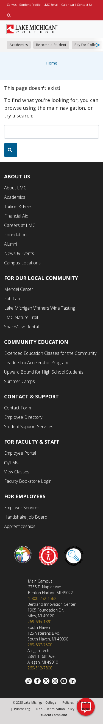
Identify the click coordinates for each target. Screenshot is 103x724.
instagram (56, 681)
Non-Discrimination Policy (55, 709)
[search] (10, 150)
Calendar (67, 5)
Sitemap (86, 709)
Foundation (15, 235)
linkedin (73, 681)
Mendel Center (18, 289)
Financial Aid (16, 216)
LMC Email (51, 5)
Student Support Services (28, 426)
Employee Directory (23, 417)
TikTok (29, 681)
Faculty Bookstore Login (28, 481)
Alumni (10, 244)
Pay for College (87, 44)
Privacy (85, 702)
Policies (68, 702)
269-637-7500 (39, 644)
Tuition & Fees (18, 206)
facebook (38, 681)
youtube (64, 681)
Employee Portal (20, 453)
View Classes (16, 472)
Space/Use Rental (21, 327)
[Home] (32, 28)
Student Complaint (53, 715)
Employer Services (22, 508)
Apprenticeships (19, 526)
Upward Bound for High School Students (43, 372)
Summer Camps (19, 381)
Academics (19, 44)
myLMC (11, 462)
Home (51, 63)
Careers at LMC (19, 225)
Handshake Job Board (25, 517)
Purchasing (22, 709)
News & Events (19, 253)
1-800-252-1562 (42, 598)
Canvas (11, 5)
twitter (47, 681)
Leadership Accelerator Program (36, 363)
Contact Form (17, 408)
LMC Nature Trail (21, 317)
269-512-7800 (39, 668)
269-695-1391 (39, 621)
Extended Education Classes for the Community (50, 353)
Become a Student (51, 44)
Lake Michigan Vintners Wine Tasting (39, 308)
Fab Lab (12, 299)
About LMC (15, 188)
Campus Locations (22, 263)
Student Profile (30, 5)
